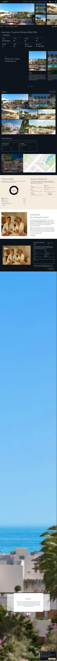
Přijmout (52, 658)
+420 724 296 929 (50, 243)
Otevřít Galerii (52, 91)
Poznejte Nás (33, 235)
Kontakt (45, 1)
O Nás (35, 1)
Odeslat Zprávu (51, 268)
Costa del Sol (39, 1)
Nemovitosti (25, 1)
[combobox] (52, 1)
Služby (31, 1)
